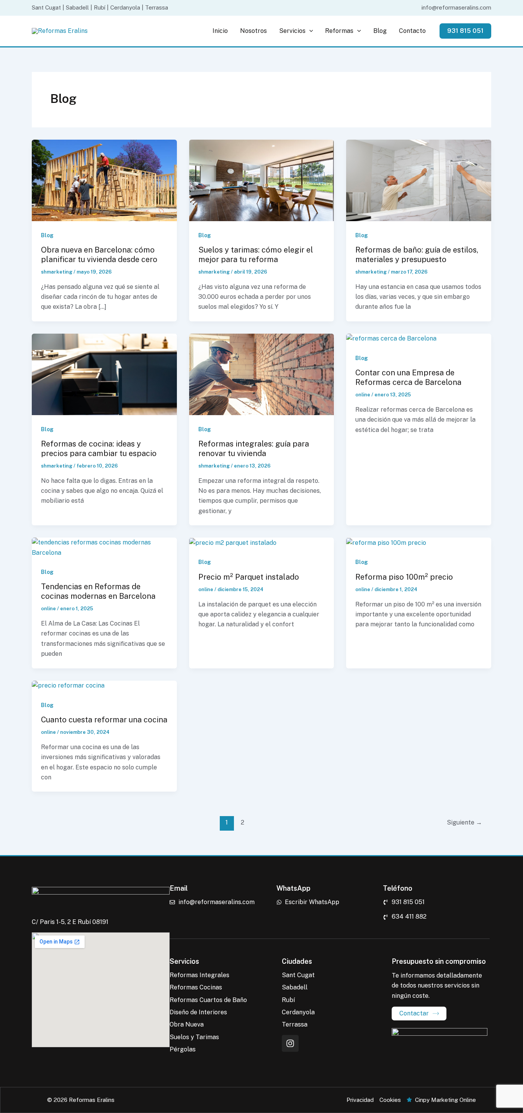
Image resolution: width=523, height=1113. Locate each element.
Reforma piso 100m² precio (404, 577)
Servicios (292, 30)
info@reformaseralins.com (456, 7)
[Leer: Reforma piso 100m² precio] (386, 542)
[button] (465, 31)
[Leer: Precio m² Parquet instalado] (232, 542)
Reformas (339, 30)
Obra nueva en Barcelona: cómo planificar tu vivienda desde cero (99, 254)
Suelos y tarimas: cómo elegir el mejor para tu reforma (255, 254)
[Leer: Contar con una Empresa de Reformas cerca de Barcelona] (391, 338)
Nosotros (253, 30)
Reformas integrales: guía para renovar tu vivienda (253, 448)
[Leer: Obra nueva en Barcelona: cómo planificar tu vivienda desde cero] (104, 179)
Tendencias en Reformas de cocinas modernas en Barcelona (98, 591)
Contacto (412, 30)
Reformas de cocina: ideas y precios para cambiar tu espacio (99, 448)
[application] (309, 31)
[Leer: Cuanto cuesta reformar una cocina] (68, 685)
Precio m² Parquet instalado (248, 577)
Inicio (220, 30)
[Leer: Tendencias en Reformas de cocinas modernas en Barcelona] (104, 547)
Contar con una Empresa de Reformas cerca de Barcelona (408, 377)
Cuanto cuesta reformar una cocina (104, 719)
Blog (380, 30)
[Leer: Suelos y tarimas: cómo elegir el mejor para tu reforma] (261, 179)
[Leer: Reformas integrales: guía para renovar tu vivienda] (261, 373)
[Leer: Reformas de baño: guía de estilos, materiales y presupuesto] (418, 179)
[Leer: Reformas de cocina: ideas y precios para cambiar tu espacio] (104, 373)
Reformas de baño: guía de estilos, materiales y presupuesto (416, 254)
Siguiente (464, 822)
